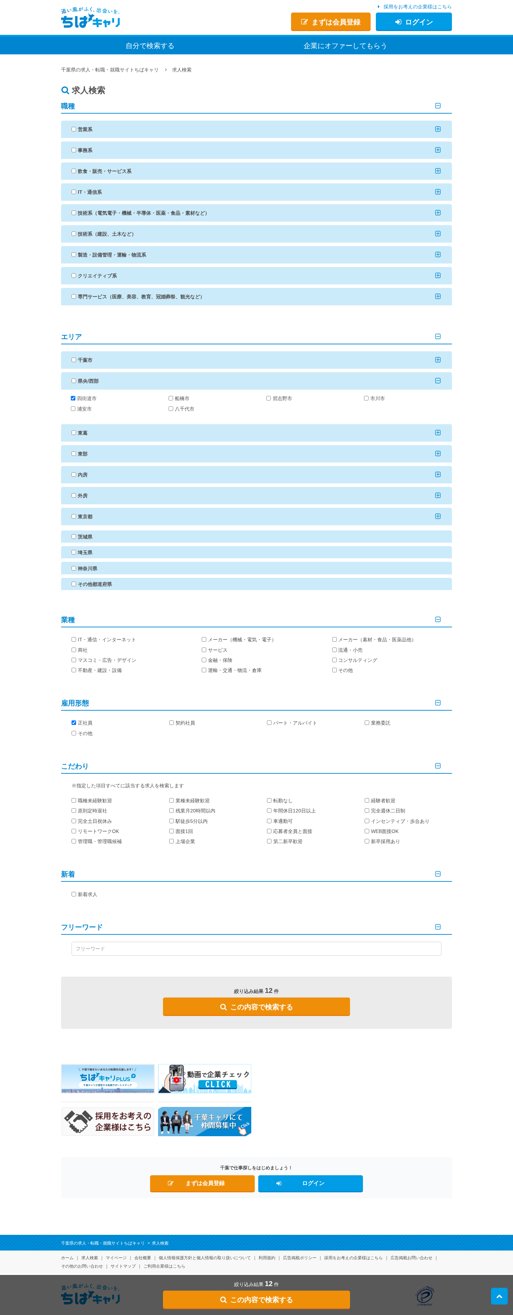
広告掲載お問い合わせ (411, 1257)
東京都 (85, 516)
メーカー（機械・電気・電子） (242, 639)
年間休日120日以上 (294, 810)
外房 (83, 495)
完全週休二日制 (388, 810)
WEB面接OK (385, 831)
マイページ (116, 1257)
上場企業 (185, 841)
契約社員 (185, 723)
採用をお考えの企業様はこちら (418, 6)
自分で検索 (150, 45)
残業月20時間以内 (195, 810)
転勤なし (283, 800)
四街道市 (87, 398)
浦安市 (84, 409)
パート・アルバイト (295, 723)
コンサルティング (357, 660)
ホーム (67, 1257)
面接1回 (184, 831)
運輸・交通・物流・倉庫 (235, 670)
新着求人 (87, 894)
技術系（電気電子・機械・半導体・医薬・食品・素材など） (144, 213)
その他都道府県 (95, 584)
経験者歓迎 (383, 800)
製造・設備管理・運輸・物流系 (112, 255)
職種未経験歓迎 (95, 800)
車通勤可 (283, 821)
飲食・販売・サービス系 (105, 171)
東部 (83, 454)
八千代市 (184, 409)
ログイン (419, 22)
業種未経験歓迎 (193, 800)
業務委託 (381, 723)
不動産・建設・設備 (100, 670)
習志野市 (282, 398)
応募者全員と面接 (292, 831)
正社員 (85, 723)
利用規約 (267, 1257)
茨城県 (85, 537)
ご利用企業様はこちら (164, 1266)
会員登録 (336, 22)
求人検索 (89, 1257)
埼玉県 (85, 552)
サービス (218, 650)
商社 (83, 650)
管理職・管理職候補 (100, 841)
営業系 (85, 129)
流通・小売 (350, 650)
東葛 (83, 433)
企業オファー (345, 45)
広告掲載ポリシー (300, 1257)
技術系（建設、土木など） (107, 234)
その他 (345, 670)
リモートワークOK (98, 831)
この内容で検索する (261, 1007)
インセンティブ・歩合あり (400, 821)
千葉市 (85, 360)
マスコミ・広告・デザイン (107, 660)
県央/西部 (88, 381)
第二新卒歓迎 (288, 841)
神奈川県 (87, 568)
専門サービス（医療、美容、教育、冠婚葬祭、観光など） (141, 296)
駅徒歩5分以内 (192, 821)
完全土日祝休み (95, 821)
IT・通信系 (90, 192)
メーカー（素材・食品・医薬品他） (377, 639)
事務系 (85, 150)
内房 (83, 474)
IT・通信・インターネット (107, 639)
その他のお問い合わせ (82, 1266)
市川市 (377, 398)
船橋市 (182, 398)
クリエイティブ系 (97, 275)
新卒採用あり (385, 841)
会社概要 (142, 1257)
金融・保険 (220, 660)
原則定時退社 (92, 810)
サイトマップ (123, 1266)
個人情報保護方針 (205, 1257)
